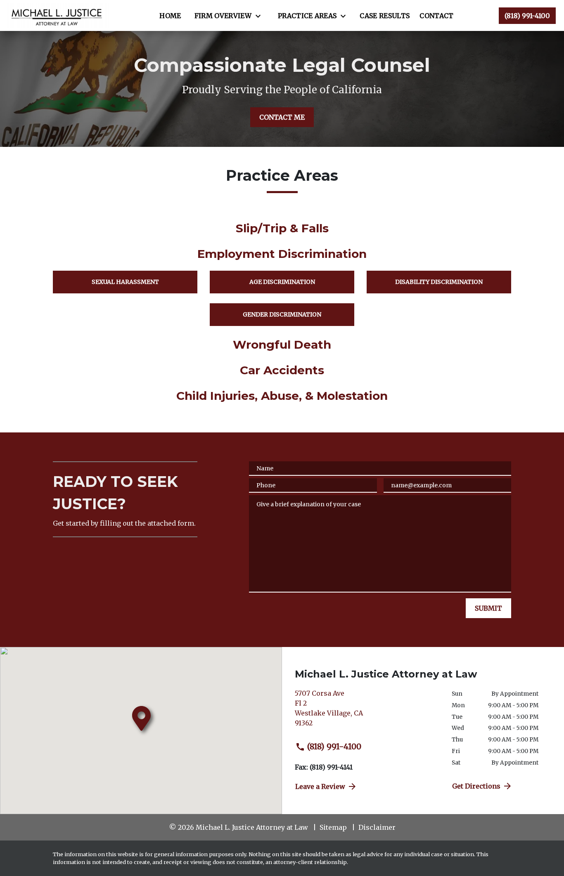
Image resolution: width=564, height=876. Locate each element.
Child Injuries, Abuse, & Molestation (282, 396)
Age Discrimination (282, 282)
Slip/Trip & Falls (282, 228)
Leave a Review (320, 786)
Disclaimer (377, 827)
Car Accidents (282, 370)
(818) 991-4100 (334, 746)
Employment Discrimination (282, 254)
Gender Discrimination (282, 314)
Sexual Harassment (125, 282)
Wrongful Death (282, 345)
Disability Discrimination (439, 282)
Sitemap (333, 827)
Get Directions (476, 786)
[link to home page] (58, 15)
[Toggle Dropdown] (260, 16)
